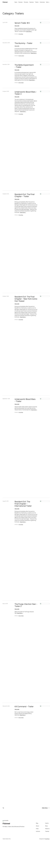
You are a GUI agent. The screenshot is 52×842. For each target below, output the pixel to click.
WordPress (47, 838)
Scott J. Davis (21, 55)
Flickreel (5, 2)
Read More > (29, 31)
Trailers (17, 25)
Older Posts (45, 808)
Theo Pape (21, 34)
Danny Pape (21, 82)
